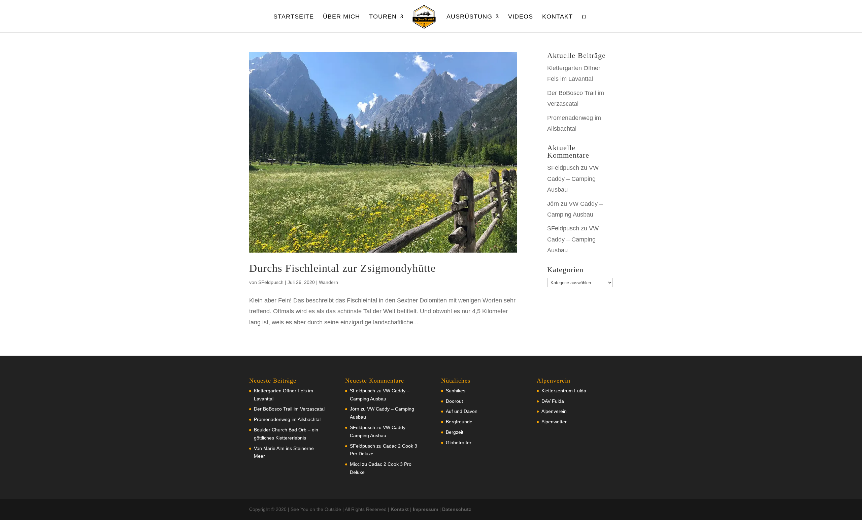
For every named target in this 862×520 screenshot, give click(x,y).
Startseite (293, 17)
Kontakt (557, 17)
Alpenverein (554, 411)
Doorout (454, 401)
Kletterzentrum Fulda (563, 390)
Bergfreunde (459, 421)
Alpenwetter (554, 421)
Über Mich (341, 17)
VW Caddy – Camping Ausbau (573, 178)
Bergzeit (454, 432)
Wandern (328, 282)
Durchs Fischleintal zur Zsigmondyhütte (342, 268)
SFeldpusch (271, 282)
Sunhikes (455, 390)
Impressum (425, 509)
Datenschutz (456, 509)
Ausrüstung (469, 17)
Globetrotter (458, 442)
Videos (520, 17)
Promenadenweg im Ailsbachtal (287, 419)
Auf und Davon (461, 411)
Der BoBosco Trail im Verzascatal (289, 409)
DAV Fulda (552, 401)
